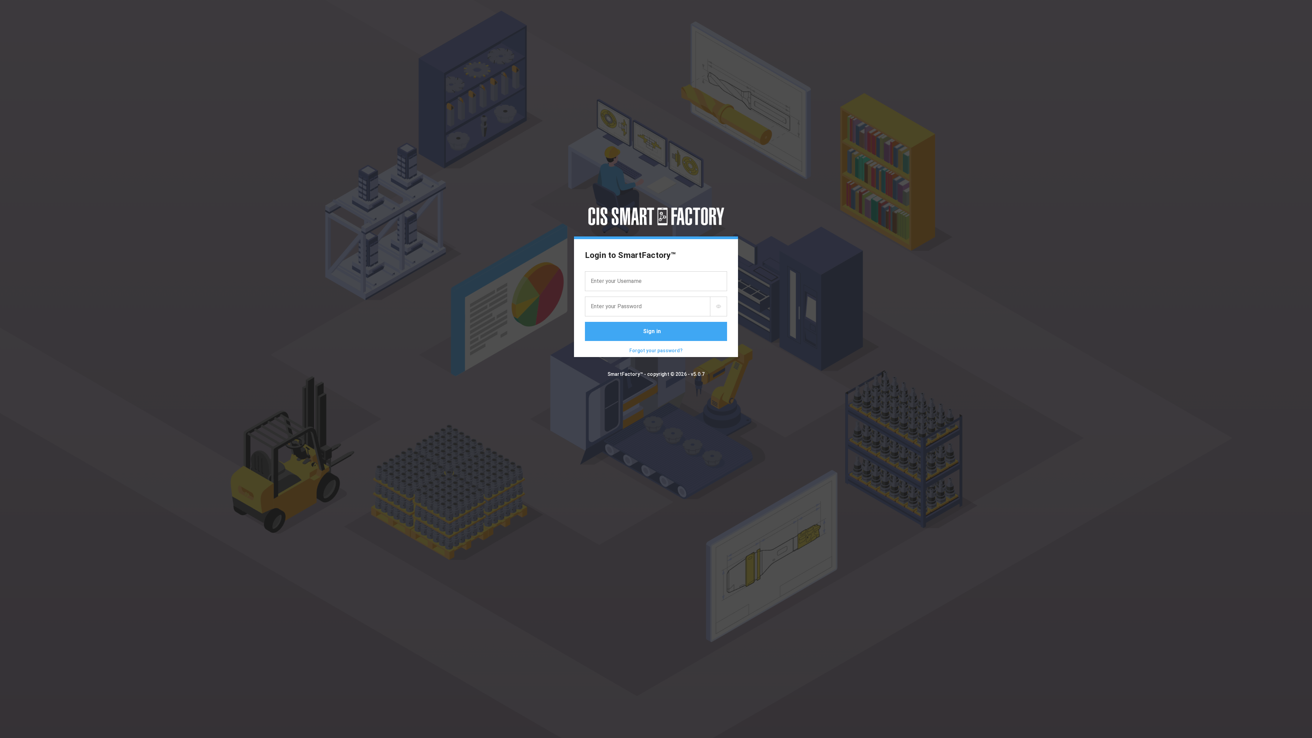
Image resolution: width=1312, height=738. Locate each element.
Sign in (652, 331)
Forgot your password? (656, 350)
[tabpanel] (656, 298)
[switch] (718, 306)
